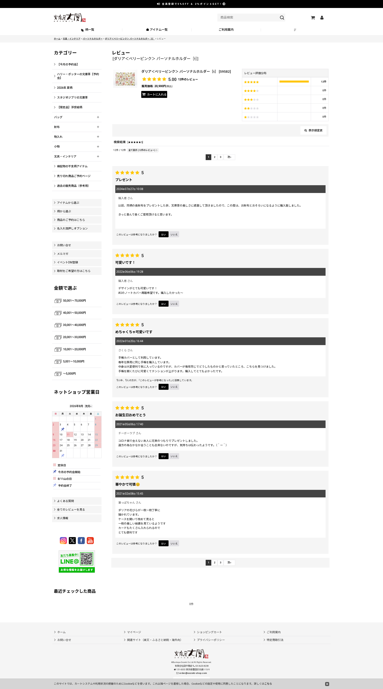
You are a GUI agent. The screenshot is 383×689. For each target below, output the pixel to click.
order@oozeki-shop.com (193, 673)
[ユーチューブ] (90, 540)
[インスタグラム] (64, 540)
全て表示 (141, 150)
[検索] (282, 18)
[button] (295, 30)
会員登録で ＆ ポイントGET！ (192, 4)
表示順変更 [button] (316, 130)
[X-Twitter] (73, 540)
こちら (268, 683)
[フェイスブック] (82, 540)
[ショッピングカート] (312, 17)
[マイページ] (321, 17)
